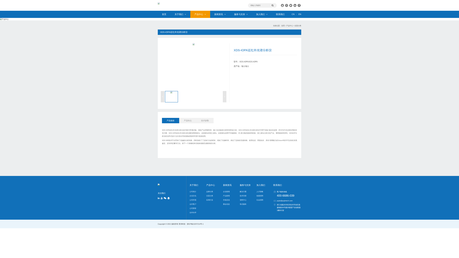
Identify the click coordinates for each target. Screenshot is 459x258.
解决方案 (243, 192)
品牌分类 (209, 192)
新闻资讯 (218, 14)
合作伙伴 (193, 212)
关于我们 (179, 14)
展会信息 (226, 204)
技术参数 (205, 121)
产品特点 (188, 121)
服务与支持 (239, 14)
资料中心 (243, 200)
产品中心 (198, 14)
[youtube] (162, 198)
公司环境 (193, 200)
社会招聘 (260, 200)
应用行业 (209, 200)
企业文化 (193, 196)
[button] (162, 96)
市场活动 (226, 200)
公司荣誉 (193, 208)
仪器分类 (298, 26)
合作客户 (193, 204)
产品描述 (170, 121)
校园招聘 (260, 196)
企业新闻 (226, 192)
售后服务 (243, 204)
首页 (164, 14)
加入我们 (260, 14)
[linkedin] (159, 198)
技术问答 (243, 196)
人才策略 (260, 192)
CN (293, 14)
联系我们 (280, 14)
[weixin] (165, 198)
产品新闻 (226, 196)
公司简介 (193, 192)
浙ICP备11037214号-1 (195, 224)
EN (299, 14)
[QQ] (168, 198)
